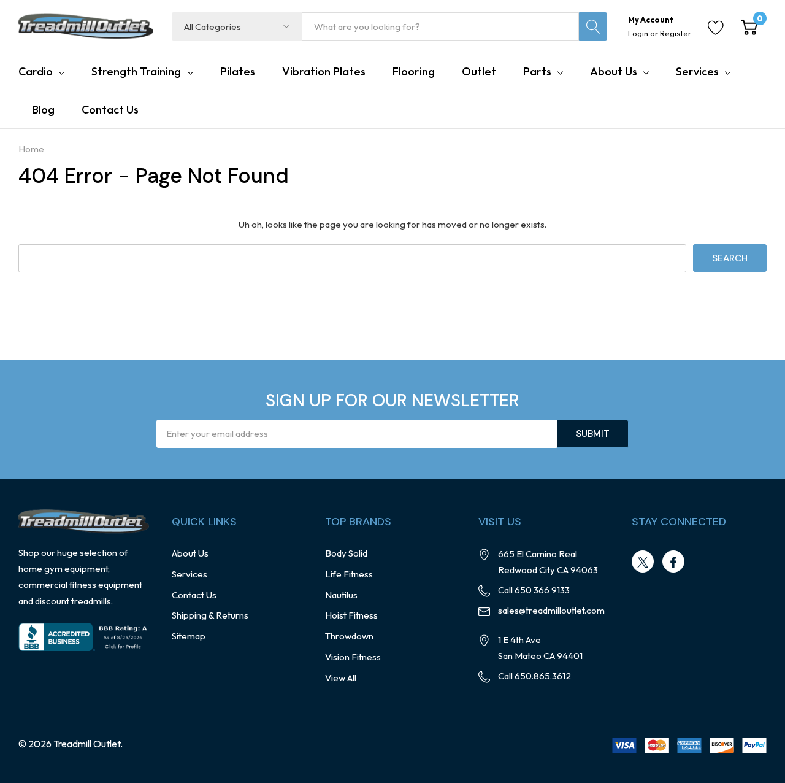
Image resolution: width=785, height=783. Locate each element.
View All (340, 678)
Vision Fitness (353, 657)
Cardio (35, 71)
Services (697, 71)
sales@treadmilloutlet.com (551, 610)
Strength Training (136, 71)
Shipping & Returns (210, 615)
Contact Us (194, 595)
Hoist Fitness (351, 615)
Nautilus (341, 595)
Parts (537, 71)
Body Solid (346, 553)
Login (639, 33)
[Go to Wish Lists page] (716, 26)
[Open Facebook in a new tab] (673, 562)
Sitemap (188, 636)
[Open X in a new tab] (642, 562)
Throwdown (349, 636)
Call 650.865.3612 (534, 676)
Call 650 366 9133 (534, 590)
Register (675, 33)
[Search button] (593, 26)
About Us (613, 71)
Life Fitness (349, 574)
